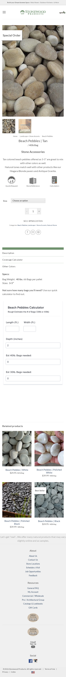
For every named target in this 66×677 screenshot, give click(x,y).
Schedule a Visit (33, 567)
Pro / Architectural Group (33, 600)
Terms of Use (50, 669)
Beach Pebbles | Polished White (49, 471)
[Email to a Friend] (32, 232)
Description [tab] (8, 253)
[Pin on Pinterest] (38, 232)
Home (15, 136)
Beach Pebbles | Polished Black (16, 522)
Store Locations (33, 564)
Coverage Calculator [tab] (12, 259)
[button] (4, 12)
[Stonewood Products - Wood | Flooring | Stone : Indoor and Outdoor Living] (33, 12)
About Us (33, 556)
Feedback (33, 575)
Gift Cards (33, 607)
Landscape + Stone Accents (30, 136)
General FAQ (33, 588)
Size (5, 201)
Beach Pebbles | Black (49, 521)
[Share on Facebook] (27, 232)
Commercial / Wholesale (33, 596)
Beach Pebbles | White (17, 469)
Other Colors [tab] (8, 266)
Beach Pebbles (47, 136)
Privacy (5, 672)
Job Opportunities (33, 571)
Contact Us (33, 560)
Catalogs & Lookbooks (33, 603)
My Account (33, 592)
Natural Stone (52, 225)
